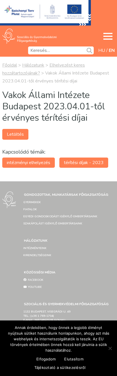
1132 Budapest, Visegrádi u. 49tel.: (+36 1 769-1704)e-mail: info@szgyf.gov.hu (46, 316)
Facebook (35, 280)
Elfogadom (46, 359)
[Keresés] (89, 50)
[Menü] (108, 36)
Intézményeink (35, 248)
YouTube (34, 287)
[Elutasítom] (110, 348)
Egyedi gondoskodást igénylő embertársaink (60, 216)
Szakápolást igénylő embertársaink (52, 224)
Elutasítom (73, 359)
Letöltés (15, 134)
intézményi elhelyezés (28, 163)
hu (101, 50)
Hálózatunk (33, 65)
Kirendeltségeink (37, 255)
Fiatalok (30, 209)
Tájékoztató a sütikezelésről (60, 367)
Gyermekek (32, 202)
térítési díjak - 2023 (84, 163)
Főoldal (9, 65)
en (112, 50)
